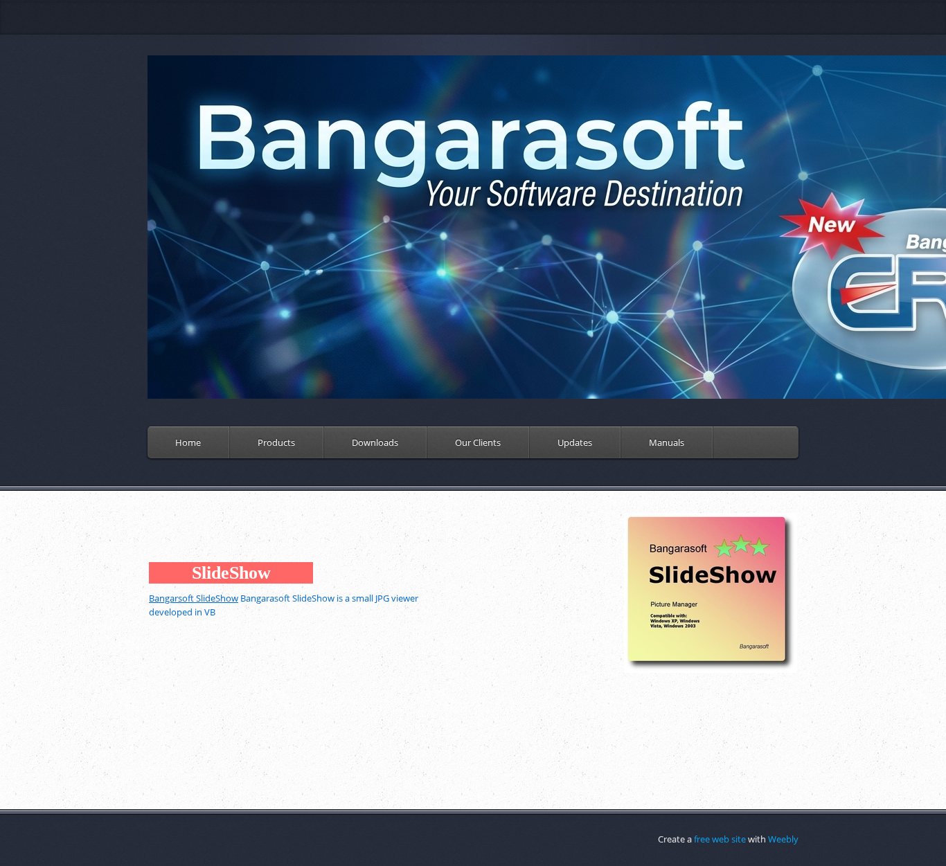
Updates (574, 442)
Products (276, 442)
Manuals (666, 442)
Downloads (375, 442)
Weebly (783, 839)
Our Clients (478, 442)
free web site (720, 839)
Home (188, 442)
